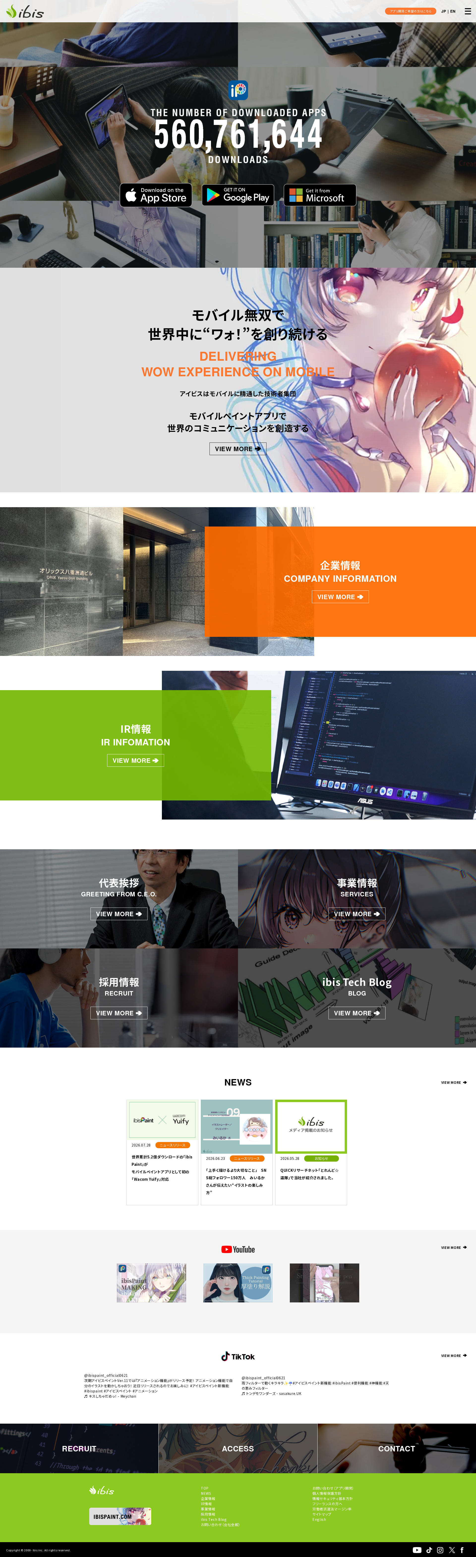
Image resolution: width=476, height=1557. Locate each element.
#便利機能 (360, 1383)
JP (443, 11)
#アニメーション (145, 1390)
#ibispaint (93, 1390)
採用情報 (208, 1514)
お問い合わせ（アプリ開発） (333, 1488)
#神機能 (376, 1383)
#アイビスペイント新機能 (209, 1385)
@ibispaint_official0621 (106, 1375)
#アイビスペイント (118, 1390)
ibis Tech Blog (214, 1519)
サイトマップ (321, 1514)
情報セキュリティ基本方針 (332, 1498)
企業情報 (208, 1498)
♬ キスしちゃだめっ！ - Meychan (110, 1396)
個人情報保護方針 (327, 1493)
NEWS (206, 1493)
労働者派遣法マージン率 (332, 1508)
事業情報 (208, 1508)
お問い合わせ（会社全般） (220, 1524)
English (319, 1519)
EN (453, 11)
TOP (204, 1488)
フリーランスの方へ (327, 1503)
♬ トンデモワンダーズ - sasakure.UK (271, 1393)
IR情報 (206, 1503)
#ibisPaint (341, 1383)
